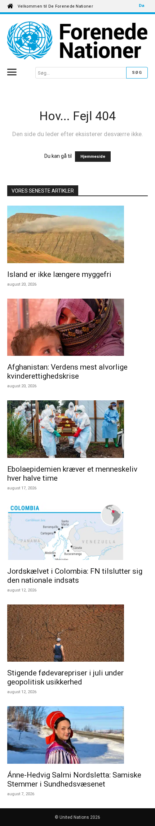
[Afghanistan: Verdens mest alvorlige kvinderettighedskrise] (77, 328)
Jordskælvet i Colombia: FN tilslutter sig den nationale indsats (74, 576)
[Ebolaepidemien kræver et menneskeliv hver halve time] (77, 430)
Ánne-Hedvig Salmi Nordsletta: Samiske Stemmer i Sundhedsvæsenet (74, 779)
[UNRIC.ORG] (77, 40)
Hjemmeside (92, 156)
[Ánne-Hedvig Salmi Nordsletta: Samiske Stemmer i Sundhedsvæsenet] (77, 736)
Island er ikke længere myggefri (59, 274)
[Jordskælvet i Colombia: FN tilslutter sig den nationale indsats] (77, 532)
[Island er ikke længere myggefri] (77, 235)
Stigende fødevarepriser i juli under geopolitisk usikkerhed (65, 677)
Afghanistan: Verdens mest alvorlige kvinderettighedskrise (67, 371)
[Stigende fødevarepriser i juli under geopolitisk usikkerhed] (77, 634)
